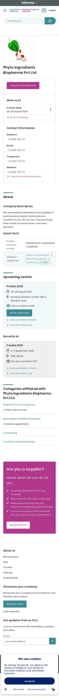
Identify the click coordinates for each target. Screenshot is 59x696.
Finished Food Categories (19, 404)
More (45, 262)
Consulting (32, 262)
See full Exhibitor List (21, 325)
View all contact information (25, 176)
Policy (6, 635)
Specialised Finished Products (22, 418)
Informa (29, 2)
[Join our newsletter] (44, 10)
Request (23, 85)
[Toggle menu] (5, 10)
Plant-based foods (36, 258)
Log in (52, 10)
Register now (18, 525)
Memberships (11, 556)
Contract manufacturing (19, 441)
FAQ (5, 562)
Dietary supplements (37, 255)
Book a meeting (19, 117)
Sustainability (10, 577)
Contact (7, 567)
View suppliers (11, 611)
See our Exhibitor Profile (23, 319)
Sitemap (8, 572)
